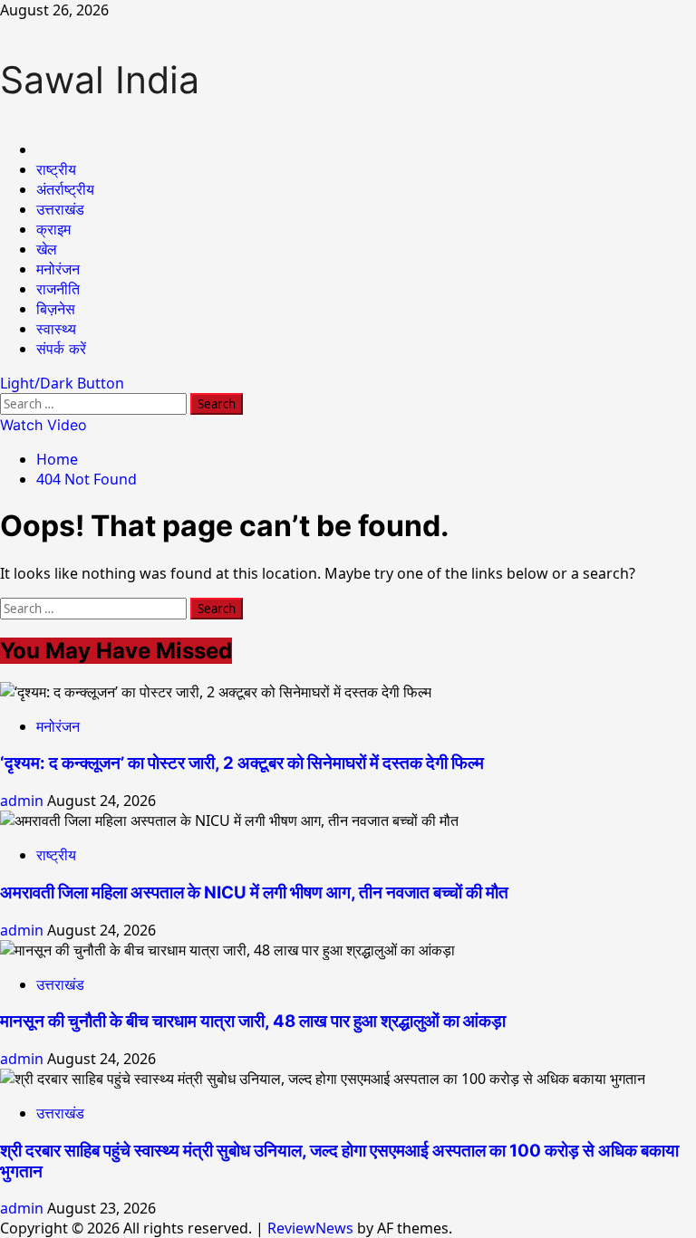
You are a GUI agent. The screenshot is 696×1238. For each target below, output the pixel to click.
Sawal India (99, 79)
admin (23, 801)
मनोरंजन (58, 269)
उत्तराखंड (60, 209)
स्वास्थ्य (56, 329)
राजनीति (58, 289)
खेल (46, 249)
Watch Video (43, 425)
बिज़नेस (55, 309)
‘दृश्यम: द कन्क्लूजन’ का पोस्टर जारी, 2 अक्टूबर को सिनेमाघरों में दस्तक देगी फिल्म (242, 763)
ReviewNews (310, 1228)
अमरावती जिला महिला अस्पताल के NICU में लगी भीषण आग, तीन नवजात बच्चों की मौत (254, 892)
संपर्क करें (61, 349)
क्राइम (53, 229)
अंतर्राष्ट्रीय (65, 189)
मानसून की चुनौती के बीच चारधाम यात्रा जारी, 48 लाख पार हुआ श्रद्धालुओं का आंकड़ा (253, 1021)
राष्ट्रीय (56, 169)
